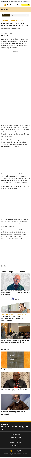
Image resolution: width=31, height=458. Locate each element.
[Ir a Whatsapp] (23, 426)
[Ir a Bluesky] (20, 426)
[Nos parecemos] (15, 360)
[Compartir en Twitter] (5, 35)
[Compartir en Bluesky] (7, 35)
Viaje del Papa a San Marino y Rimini (20, 15)
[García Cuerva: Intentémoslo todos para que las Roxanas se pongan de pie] (15, 331)
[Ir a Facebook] (2, 426)
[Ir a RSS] (2, 429)
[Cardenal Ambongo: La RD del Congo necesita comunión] (15, 380)
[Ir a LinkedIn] (13, 426)
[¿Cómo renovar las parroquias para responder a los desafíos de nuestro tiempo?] (15, 305)
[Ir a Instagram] (9, 426)
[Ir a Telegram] (27, 426)
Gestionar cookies (15, 454)
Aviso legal (15, 440)
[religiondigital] (15, 451)
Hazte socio (15, 445)
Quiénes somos (15, 434)
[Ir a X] (6, 426)
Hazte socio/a (25, 4)
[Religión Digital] (11, 5)
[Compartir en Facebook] (2, 35)
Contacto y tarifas (15, 437)
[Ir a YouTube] (16, 426)
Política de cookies (15, 443)
